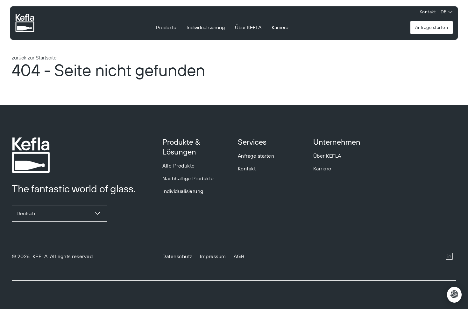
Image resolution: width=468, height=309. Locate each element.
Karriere (280, 27)
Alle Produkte (178, 165)
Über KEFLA (248, 27)
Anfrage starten (431, 27)
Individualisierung (206, 27)
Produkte (166, 27)
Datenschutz (177, 256)
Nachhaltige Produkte (188, 178)
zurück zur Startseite (34, 57)
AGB (239, 256)
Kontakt (428, 12)
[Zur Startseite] (24, 23)
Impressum (213, 256)
